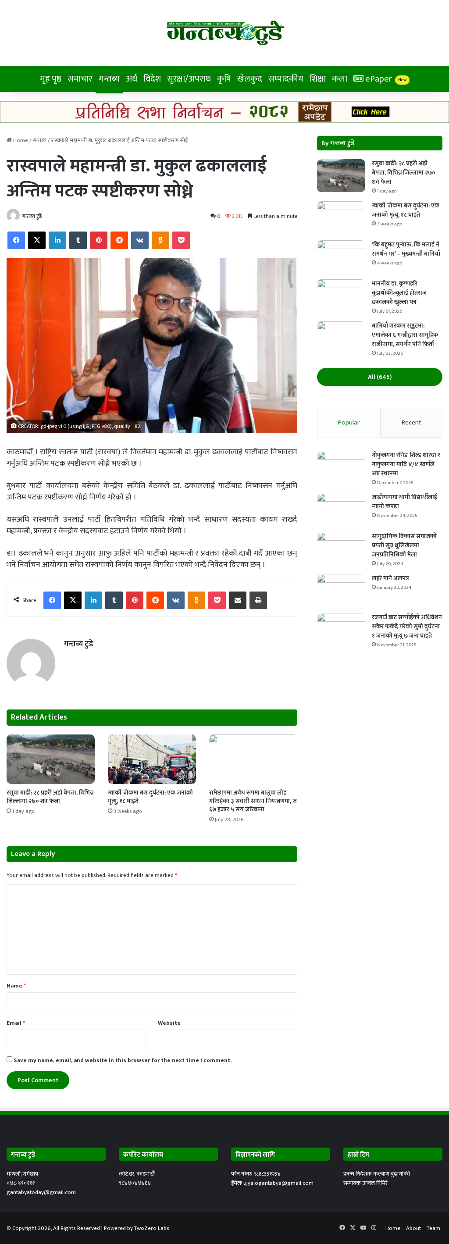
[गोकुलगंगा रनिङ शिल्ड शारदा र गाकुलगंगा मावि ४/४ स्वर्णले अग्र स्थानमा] (341, 467)
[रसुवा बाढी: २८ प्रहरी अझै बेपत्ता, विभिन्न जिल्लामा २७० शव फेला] (51, 759)
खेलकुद (249, 78)
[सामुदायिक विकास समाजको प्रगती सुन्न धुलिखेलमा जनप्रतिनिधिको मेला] (341, 548)
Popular (349, 422)
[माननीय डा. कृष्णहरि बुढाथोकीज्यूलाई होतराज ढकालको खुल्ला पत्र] (341, 295)
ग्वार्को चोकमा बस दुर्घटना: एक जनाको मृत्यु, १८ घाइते (150, 797)
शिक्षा (318, 78)
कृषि (224, 78)
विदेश (152, 78)
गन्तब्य (109, 78)
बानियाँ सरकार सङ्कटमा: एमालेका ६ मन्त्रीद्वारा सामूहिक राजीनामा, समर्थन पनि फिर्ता (405, 335)
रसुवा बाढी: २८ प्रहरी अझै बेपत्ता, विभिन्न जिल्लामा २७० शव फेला (50, 797)
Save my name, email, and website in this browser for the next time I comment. (123, 1060)
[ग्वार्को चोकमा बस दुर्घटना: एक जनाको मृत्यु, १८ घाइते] (152, 759)
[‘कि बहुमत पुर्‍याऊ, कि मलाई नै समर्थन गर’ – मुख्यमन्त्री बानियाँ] (341, 256)
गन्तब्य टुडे (32, 216)
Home (20, 140)
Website (169, 1023)
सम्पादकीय (285, 78)
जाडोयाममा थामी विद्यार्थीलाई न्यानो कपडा (404, 501)
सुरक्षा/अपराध (189, 78)
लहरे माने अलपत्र (390, 578)
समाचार (80, 78)
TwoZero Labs (151, 1228)
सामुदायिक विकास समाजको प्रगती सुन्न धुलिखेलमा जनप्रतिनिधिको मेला (404, 545)
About (413, 1228)
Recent (411, 422)
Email (16, 1023)
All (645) (380, 377)
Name (16, 986)
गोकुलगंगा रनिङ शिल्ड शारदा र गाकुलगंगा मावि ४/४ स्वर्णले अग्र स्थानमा (406, 464)
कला (339, 78)
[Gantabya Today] (224, 33)
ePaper (384, 78)
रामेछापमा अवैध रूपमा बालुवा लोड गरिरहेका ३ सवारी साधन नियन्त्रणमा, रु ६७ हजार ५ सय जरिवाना (253, 801)
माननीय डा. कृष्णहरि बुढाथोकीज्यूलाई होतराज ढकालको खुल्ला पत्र (399, 292)
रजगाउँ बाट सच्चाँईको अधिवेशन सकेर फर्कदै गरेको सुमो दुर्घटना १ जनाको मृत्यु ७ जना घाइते (407, 626)
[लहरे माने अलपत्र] (341, 590)
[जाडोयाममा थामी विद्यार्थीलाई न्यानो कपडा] (341, 509)
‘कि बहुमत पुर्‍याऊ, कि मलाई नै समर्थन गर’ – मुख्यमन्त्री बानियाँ (406, 249)
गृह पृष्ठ (50, 78)
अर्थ (131, 78)
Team (433, 1228)
